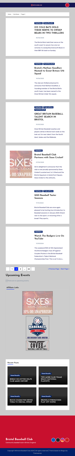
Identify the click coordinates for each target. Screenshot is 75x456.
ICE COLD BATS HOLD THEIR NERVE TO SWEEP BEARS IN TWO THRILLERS (49, 30)
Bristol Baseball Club (19, 439)
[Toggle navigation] (7, 5)
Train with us (48, 107)
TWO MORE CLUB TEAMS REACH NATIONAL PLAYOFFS (51, 379)
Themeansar (37, 453)
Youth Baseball (49, 64)
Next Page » (65, 269)
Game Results (48, 23)
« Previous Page (53, 269)
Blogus (63, 451)
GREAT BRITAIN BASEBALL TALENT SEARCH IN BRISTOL (48, 117)
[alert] (37, 281)
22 (29, 269)
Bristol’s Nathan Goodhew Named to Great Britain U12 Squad (49, 71)
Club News (38, 23)
